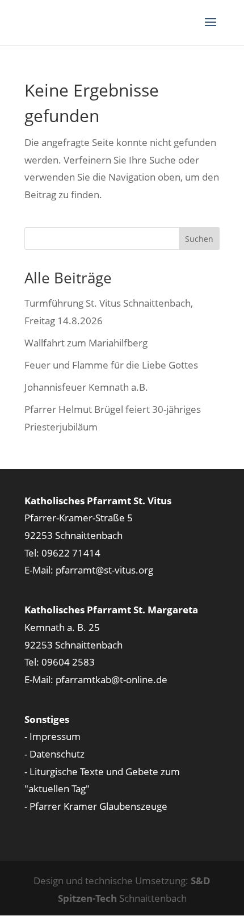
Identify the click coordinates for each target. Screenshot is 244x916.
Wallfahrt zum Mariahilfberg (86, 342)
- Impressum (52, 736)
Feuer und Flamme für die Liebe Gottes (111, 364)
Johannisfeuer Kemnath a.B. (86, 387)
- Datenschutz (54, 753)
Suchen (199, 238)
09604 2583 (68, 661)
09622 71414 (70, 552)
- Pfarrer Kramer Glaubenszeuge (95, 806)
